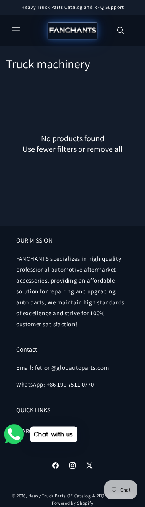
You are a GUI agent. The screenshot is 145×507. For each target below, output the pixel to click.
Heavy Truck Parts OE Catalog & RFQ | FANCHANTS (80, 496)
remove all (104, 149)
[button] (16, 31)
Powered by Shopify (72, 503)
